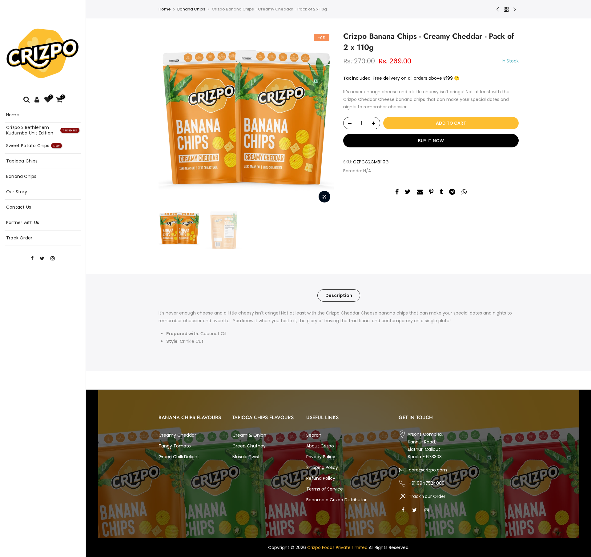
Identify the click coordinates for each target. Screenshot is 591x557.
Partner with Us (22, 222)
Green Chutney (249, 446)
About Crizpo (320, 446)
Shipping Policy (322, 467)
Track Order (19, 238)
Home (12, 115)
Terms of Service (324, 489)
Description (338, 295)
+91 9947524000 (426, 483)
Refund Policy (320, 478)
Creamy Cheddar (177, 435)
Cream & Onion (249, 435)
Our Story (16, 192)
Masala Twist (246, 457)
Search (313, 435)
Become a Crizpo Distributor (336, 500)
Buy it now (431, 141)
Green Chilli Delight (179, 457)
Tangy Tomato (175, 446)
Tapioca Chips (22, 161)
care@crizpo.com (428, 470)
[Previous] (169, 118)
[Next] (323, 118)
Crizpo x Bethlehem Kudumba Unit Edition (41, 130)
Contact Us (18, 207)
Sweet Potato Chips (33, 145)
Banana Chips (21, 176)
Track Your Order (426, 496)
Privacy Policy (320, 457)
